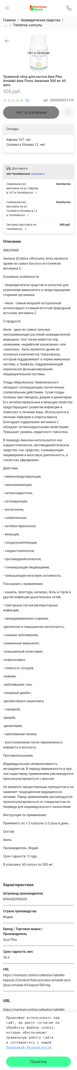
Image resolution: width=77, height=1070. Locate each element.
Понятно (38, 1061)
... (5, 25)
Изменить (38, 173)
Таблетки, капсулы (27, 25)
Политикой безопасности (28, 1047)
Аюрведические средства (40, 20)
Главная (9, 20)
